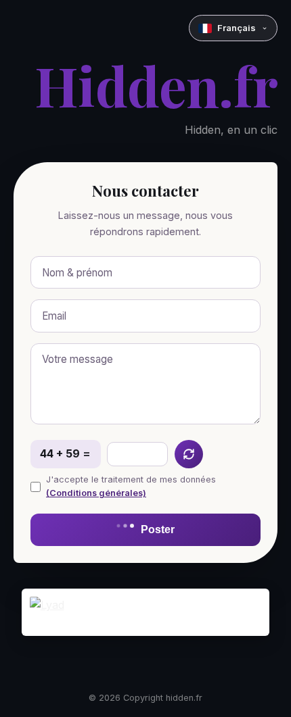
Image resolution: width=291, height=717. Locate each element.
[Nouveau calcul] (189, 454)
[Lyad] (146, 612)
